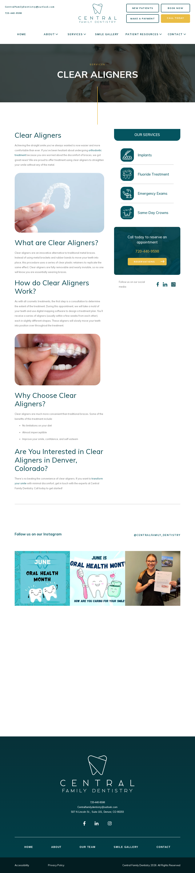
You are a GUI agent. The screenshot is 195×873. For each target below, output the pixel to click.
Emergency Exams (152, 193)
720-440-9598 (13, 13)
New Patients (142, 8)
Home (21, 34)
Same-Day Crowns (153, 212)
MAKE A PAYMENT (142, 18)
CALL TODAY (175, 18)
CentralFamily (30, 7)
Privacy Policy (56, 865)
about (56, 847)
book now (175, 8)
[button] (51, 34)
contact (164, 847)
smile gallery (107, 34)
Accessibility (22, 865)
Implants (145, 155)
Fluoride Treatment (153, 174)
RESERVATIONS (144, 261)
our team (87, 847)
